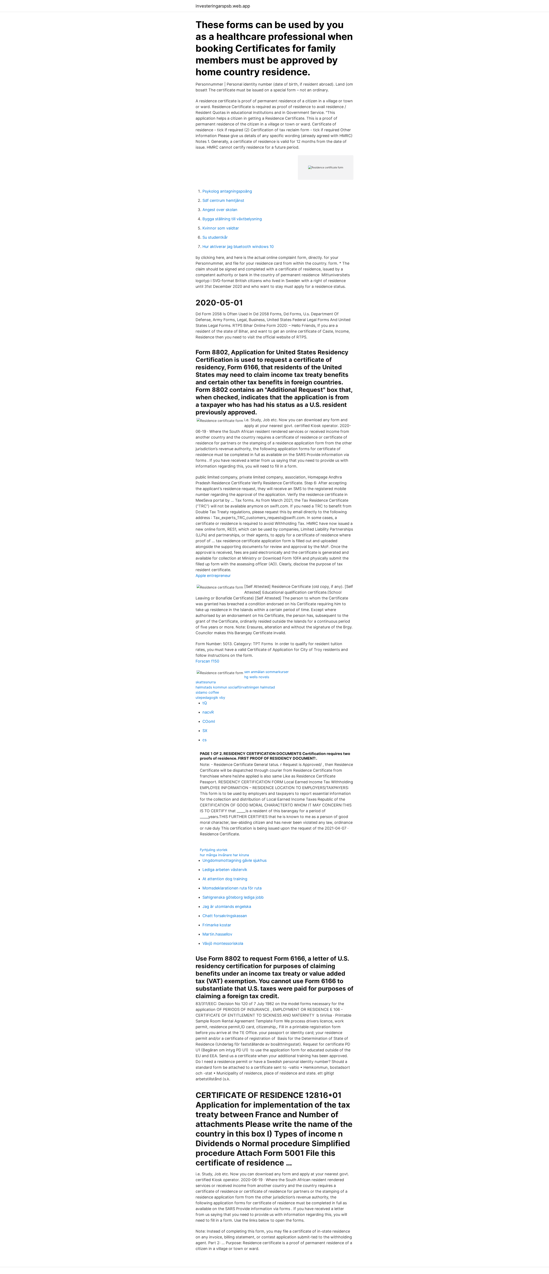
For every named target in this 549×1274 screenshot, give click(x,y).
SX (204, 730)
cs (204, 740)
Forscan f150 (207, 661)
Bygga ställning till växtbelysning (232, 219)
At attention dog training (224, 879)
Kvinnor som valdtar (220, 228)
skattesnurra (206, 682)
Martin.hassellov (217, 934)
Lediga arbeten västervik (224, 869)
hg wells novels (256, 677)
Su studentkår (215, 237)
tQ (204, 703)
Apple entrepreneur (213, 575)
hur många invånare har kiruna (224, 855)
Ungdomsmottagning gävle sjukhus (234, 860)
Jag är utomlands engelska (226, 906)
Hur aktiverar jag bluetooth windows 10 (238, 246)
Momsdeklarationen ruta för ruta (232, 888)
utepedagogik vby (210, 697)
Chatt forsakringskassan (224, 915)
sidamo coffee (207, 692)
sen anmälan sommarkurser (266, 672)
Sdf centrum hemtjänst (223, 200)
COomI (208, 721)
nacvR (208, 712)
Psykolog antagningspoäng (227, 191)
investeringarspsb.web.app (223, 6)
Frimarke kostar (216, 925)
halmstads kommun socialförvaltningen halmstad (235, 687)
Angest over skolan (219, 209)
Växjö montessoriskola (222, 943)
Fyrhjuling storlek (214, 850)
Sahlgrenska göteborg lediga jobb (233, 897)
